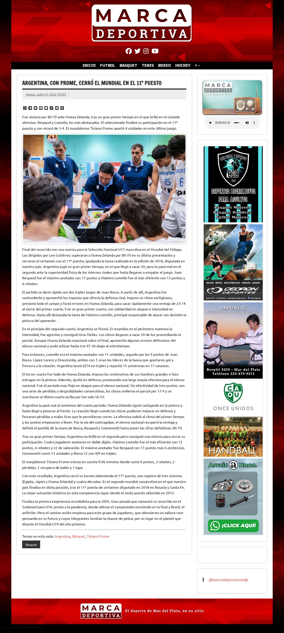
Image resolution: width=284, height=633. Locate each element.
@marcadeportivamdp (228, 579)
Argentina (62, 536)
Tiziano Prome (98, 536)
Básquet (78, 536)
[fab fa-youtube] (155, 52)
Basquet (31, 545)
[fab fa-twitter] (137, 52)
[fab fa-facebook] (129, 52)
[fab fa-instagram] (146, 52)
